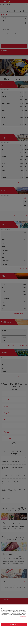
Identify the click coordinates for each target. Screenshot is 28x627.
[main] (14, 615)
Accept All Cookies (14, 624)
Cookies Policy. (23, 616)
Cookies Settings (14, 620)
